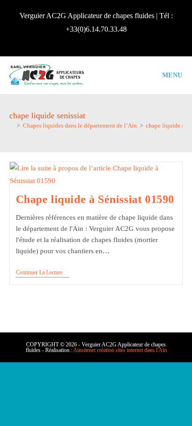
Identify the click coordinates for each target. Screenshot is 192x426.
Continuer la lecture (42, 273)
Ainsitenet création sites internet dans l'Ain (120, 350)
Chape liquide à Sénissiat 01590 (95, 199)
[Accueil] (11, 125)
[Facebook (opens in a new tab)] (96, 40)
